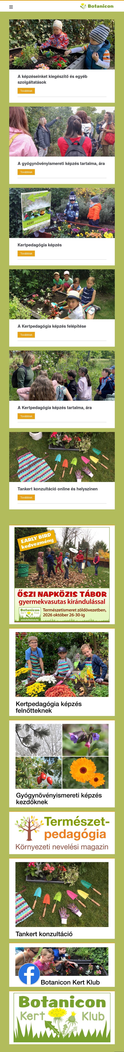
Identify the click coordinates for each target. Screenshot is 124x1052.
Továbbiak (27, 91)
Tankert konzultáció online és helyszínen (62, 457)
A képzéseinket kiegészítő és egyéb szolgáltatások (62, 44)
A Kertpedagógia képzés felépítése (62, 294)
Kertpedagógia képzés (62, 213)
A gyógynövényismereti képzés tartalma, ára (62, 132)
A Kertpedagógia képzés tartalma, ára (62, 376)
